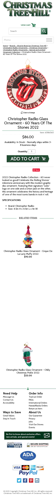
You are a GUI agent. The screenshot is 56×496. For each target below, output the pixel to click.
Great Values (8, 415)
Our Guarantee (35, 415)
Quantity (22, 151)
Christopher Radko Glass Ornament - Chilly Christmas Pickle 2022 (28, 371)
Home (5, 46)
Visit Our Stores (36, 424)
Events (32, 427)
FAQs (31, 399)
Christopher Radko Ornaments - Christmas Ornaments (25, 48)
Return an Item (35, 408)
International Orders (38, 402)
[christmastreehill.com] (28, 8)
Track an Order (35, 396)
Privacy (32, 418)
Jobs (31, 421)
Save (37, 170)
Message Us (8, 396)
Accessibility (8, 402)
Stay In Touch (9, 418)
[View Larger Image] (28, 84)
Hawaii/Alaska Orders (38, 405)
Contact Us (8, 399)
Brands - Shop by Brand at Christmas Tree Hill (28, 46)
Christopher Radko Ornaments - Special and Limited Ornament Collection (24, 51)
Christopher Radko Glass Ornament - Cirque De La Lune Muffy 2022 (28, 252)
